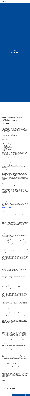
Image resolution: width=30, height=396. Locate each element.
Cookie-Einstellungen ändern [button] (6, 207)
